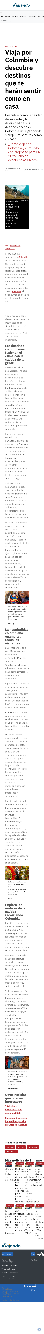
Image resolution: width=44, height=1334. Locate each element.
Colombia (32, 16)
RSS (33, 1290)
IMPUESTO (40, 1163)
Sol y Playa (11, 1261)
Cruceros (12, 1269)
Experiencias (13, 1265)
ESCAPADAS (10, 1206)
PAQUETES (20, 1206)
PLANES (9, 1163)
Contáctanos (30, 1285)
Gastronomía (11, 1151)
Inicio (8, 46)
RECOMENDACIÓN (33, 1206)
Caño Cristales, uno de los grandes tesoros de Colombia (20, 1221)
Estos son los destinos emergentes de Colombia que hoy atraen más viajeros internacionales (33, 1185)
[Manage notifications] (39, 1329)
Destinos (15, 16)
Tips (38, 16)
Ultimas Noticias (12, 1277)
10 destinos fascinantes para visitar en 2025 (13, 1109)
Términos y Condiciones (10, 1300)
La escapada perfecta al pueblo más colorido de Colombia (10, 1222)
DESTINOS (20, 1163)
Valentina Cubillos (12, 247)
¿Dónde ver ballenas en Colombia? (10, 1174)
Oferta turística (5, 1261)
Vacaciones (23, 16)
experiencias (33, 1147)
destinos (16, 291)
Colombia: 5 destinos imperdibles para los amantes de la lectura (16, 1121)
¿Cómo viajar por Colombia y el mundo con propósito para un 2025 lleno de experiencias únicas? (24, 152)
